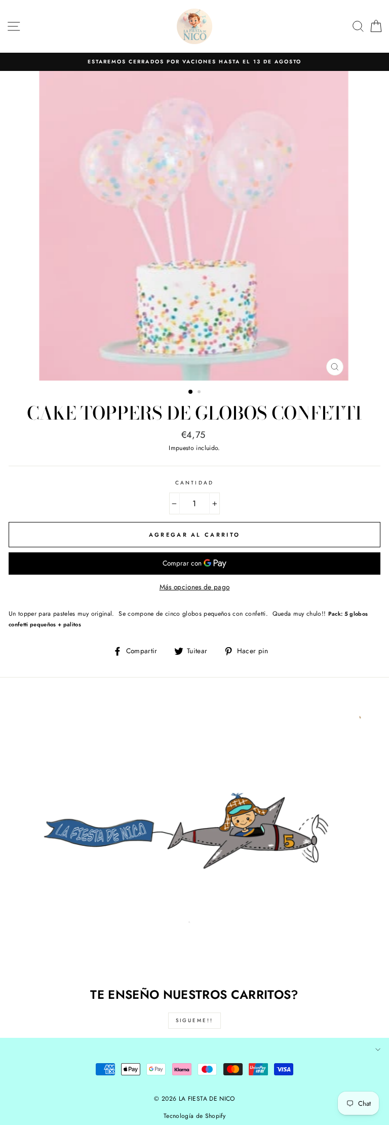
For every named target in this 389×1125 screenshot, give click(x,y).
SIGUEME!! (194, 1020)
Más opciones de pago (195, 587)
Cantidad (194, 482)
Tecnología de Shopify (194, 1115)
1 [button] (190, 392)
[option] (194, 62)
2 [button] (200, 392)
